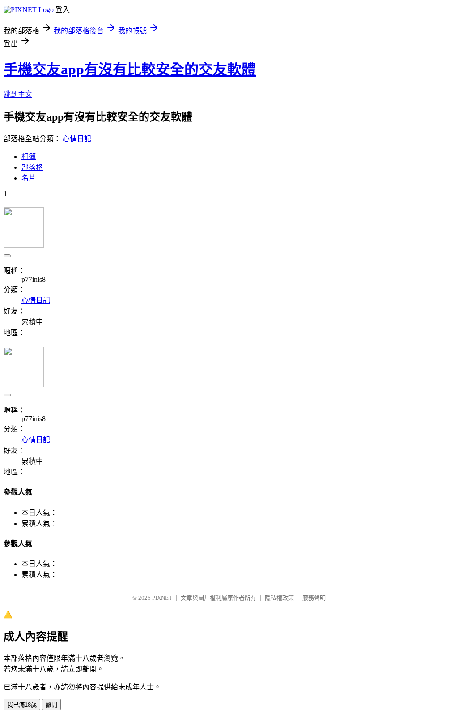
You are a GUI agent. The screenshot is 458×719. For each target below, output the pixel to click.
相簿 (28, 156)
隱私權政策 (279, 597)
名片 (28, 178)
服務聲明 (314, 597)
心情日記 (77, 138)
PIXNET (162, 597)
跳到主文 (18, 94)
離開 (51, 705)
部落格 (32, 167)
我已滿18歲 (22, 705)
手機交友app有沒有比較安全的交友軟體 (130, 69)
